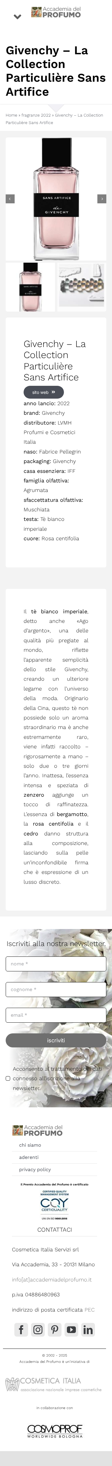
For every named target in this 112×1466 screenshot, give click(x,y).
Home (11, 115)
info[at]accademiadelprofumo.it (52, 1279)
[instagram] (38, 1330)
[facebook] (21, 1330)
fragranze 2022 (36, 115)
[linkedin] (88, 1330)
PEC (90, 1309)
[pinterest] (55, 1330)
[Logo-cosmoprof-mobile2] (55, 1423)
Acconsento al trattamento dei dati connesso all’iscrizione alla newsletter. (57, 1078)
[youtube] (71, 1330)
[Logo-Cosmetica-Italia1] (54, 1377)
